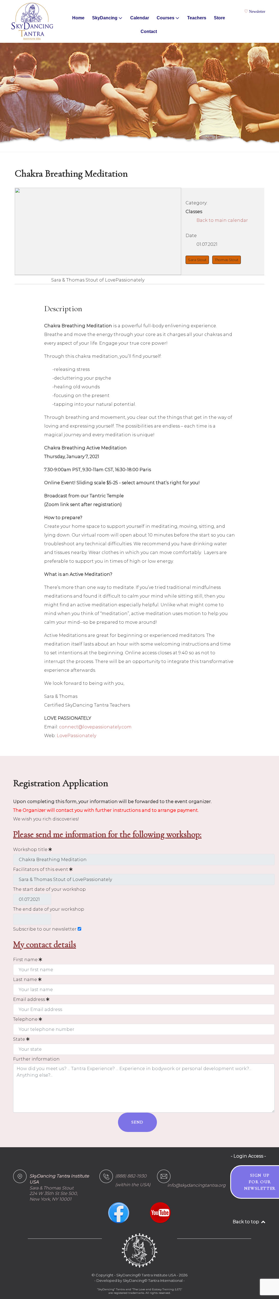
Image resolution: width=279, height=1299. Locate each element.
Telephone (26, 1019)
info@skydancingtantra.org (196, 1185)
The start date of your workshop (49, 889)
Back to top (246, 1221)
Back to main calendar (222, 220)
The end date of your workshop (48, 909)
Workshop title (30, 849)
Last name (25, 979)
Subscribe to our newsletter (45, 929)
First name (26, 959)
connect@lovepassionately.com (95, 726)
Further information (36, 1059)
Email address (29, 999)
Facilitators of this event (41, 869)
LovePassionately (76, 735)
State (19, 1039)
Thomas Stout (226, 260)
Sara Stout (197, 260)
